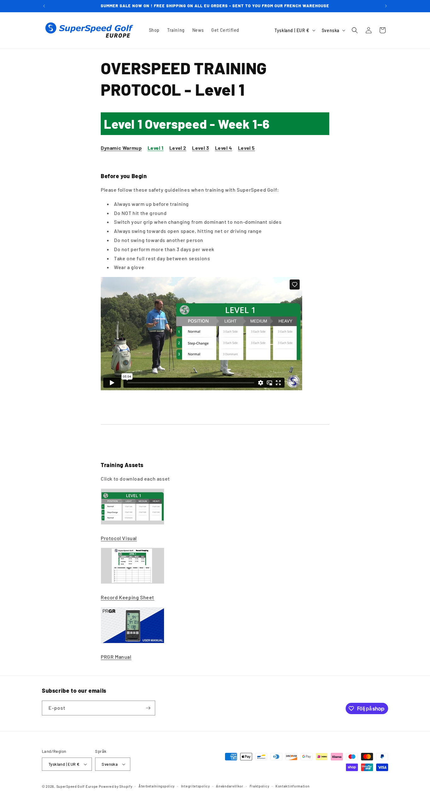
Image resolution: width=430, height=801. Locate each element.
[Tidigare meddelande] (44, 6)
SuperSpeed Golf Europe (77, 786)
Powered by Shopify (116, 786)
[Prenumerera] (148, 708)
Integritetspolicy (195, 786)
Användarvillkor (229, 786)
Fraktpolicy (259, 786)
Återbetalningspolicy (157, 786)
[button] (355, 30)
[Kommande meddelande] (386, 6)
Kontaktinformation (292, 786)
